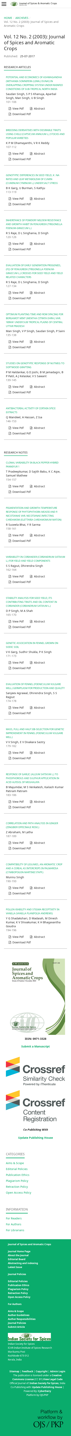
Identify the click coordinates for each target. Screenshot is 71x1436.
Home (8, 18)
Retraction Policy (17, 1187)
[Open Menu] (4, 4)
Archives (21, 18)
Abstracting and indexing (23, 1263)
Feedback (27, 1371)
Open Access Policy (18, 1192)
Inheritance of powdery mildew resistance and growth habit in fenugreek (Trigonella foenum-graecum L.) (34, 224)
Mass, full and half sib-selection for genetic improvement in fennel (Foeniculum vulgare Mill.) (35, 733)
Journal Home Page (19, 1251)
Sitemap (14, 1371)
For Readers (14, 1218)
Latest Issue (15, 1267)
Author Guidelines (18, 1315)
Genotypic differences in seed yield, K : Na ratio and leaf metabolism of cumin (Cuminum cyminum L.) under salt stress (32, 179)
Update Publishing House (35, 1138)
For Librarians (15, 1230)
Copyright (42, 1371)
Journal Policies (17, 1323)
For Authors (13, 1224)
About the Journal (18, 1255)
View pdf (18, 108)
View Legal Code (53, 1379)
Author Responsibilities (22, 1319)
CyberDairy (44, 1391)
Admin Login (57, 1371)
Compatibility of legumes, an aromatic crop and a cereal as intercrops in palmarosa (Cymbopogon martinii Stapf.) (34, 868)
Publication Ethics (17, 1175)
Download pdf (21, 114)
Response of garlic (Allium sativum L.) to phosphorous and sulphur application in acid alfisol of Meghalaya (32, 778)
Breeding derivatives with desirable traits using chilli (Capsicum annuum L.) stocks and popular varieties (35, 134)
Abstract (39, 108)
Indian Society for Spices (44, 1383)
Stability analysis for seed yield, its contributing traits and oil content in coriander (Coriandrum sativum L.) (31, 602)
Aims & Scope (15, 1163)
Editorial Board (16, 1259)
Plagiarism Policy (17, 1181)
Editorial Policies (17, 1169)
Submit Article (16, 1327)
